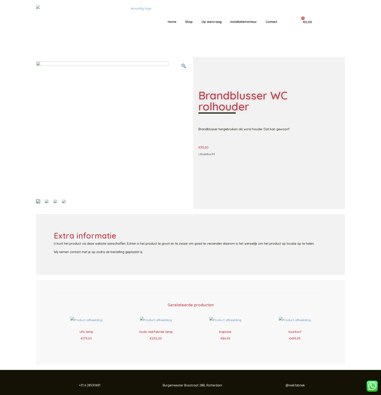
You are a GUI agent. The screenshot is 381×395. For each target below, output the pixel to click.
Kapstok (225, 332)
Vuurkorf (294, 332)
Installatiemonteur (243, 22)
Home (172, 22)
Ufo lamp (86, 332)
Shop (189, 22)
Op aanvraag (212, 22)
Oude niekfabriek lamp (156, 332)
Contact (271, 22)
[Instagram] (336, 22)
